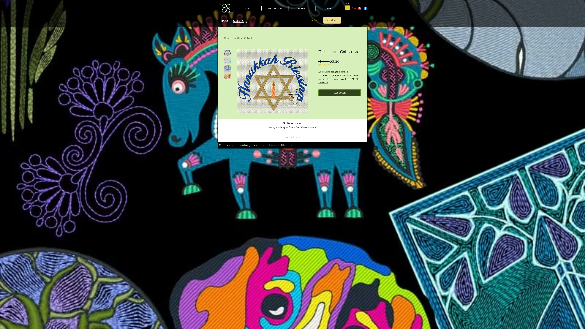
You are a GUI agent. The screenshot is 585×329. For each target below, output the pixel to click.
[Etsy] (354, 8)
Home (227, 38)
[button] (347, 6)
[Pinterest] (359, 8)
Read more (323, 82)
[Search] (364, 17)
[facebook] (365, 8)
